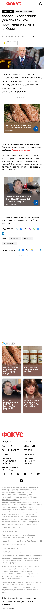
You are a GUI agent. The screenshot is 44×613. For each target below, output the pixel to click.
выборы (15, 238)
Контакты (6, 604)
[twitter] (11, 474)
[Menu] (3, 4)
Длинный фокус (10, 450)
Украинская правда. (21, 150)
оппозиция (9, 243)
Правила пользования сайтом (9, 461)
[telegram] (18, 474)
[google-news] (38, 474)
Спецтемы (29, 446)
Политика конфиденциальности (16, 601)
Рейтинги (7, 446)
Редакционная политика (10, 468)
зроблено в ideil (9, 609)
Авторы (28, 450)
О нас (5, 454)
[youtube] (25, 474)
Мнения (28, 442)
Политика (8, 11)
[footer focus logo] (12, 434)
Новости (6, 442)
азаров (28, 238)
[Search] (41, 4)
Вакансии (29, 454)
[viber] (31, 474)
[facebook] (4, 474)
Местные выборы (24, 11)
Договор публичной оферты (30, 461)
